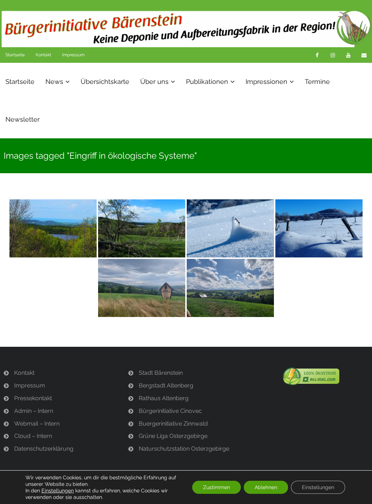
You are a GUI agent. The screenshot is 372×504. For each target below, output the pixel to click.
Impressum (73, 54)
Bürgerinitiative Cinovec (170, 410)
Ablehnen (266, 487)
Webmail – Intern (37, 423)
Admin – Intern (33, 410)
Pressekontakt (33, 398)
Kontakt (43, 54)
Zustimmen (216, 487)
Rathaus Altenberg (164, 398)
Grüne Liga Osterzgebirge (173, 435)
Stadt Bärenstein (161, 372)
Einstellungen (57, 490)
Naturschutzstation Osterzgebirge (184, 448)
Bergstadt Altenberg (166, 385)
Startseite (15, 54)
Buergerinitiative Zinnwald (173, 423)
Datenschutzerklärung (43, 448)
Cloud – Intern (33, 435)
